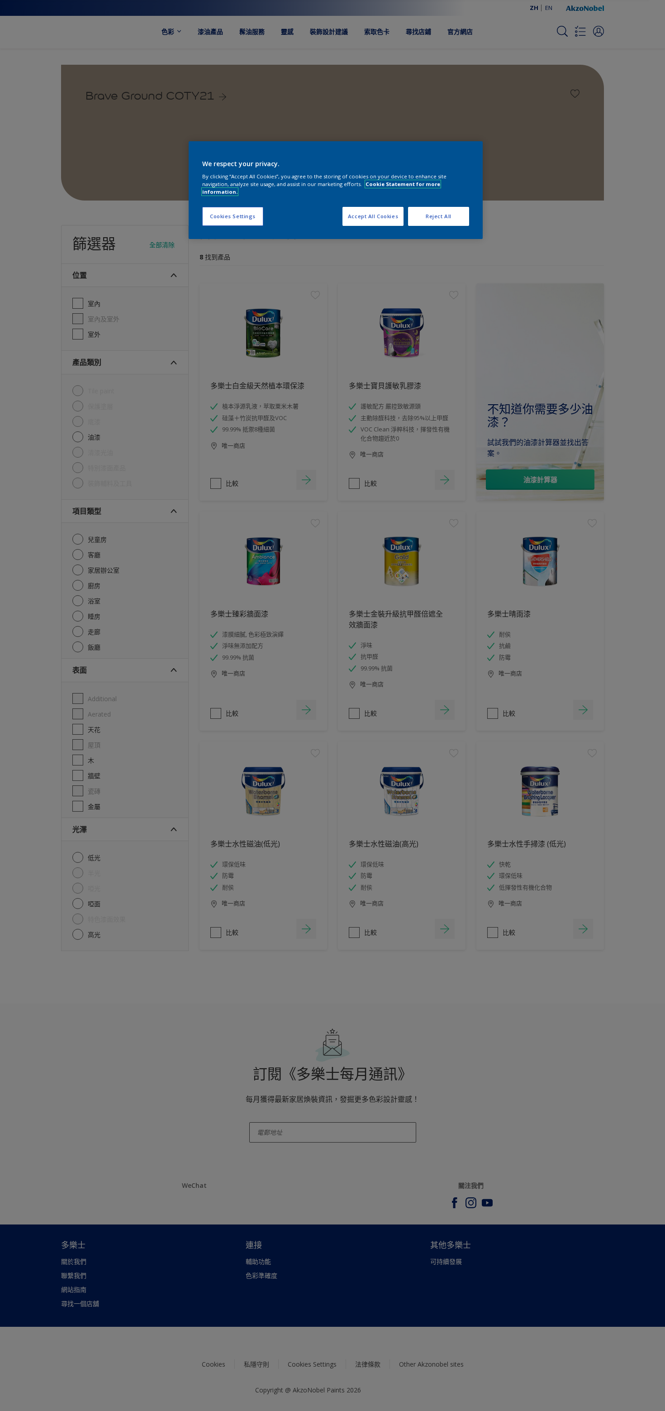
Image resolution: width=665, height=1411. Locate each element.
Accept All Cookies (373, 216)
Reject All (438, 216)
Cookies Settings (233, 216)
